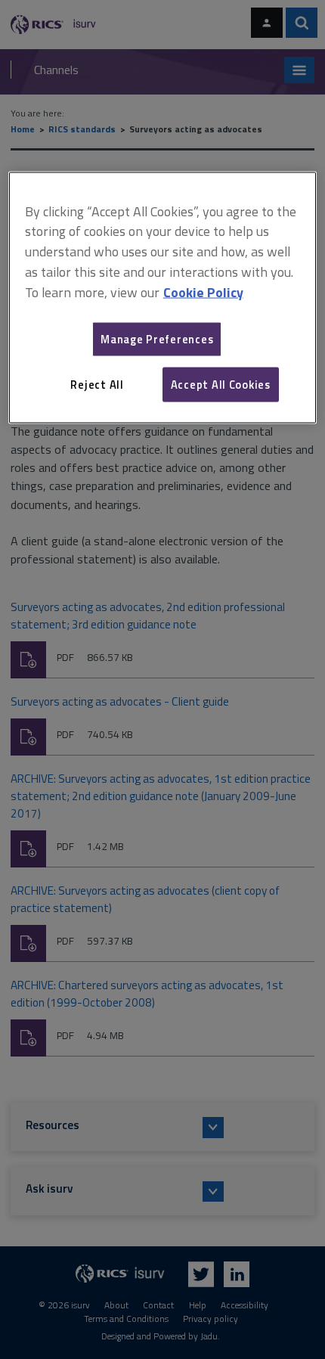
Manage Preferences (157, 338)
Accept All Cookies (221, 383)
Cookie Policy (203, 291)
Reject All (96, 383)
